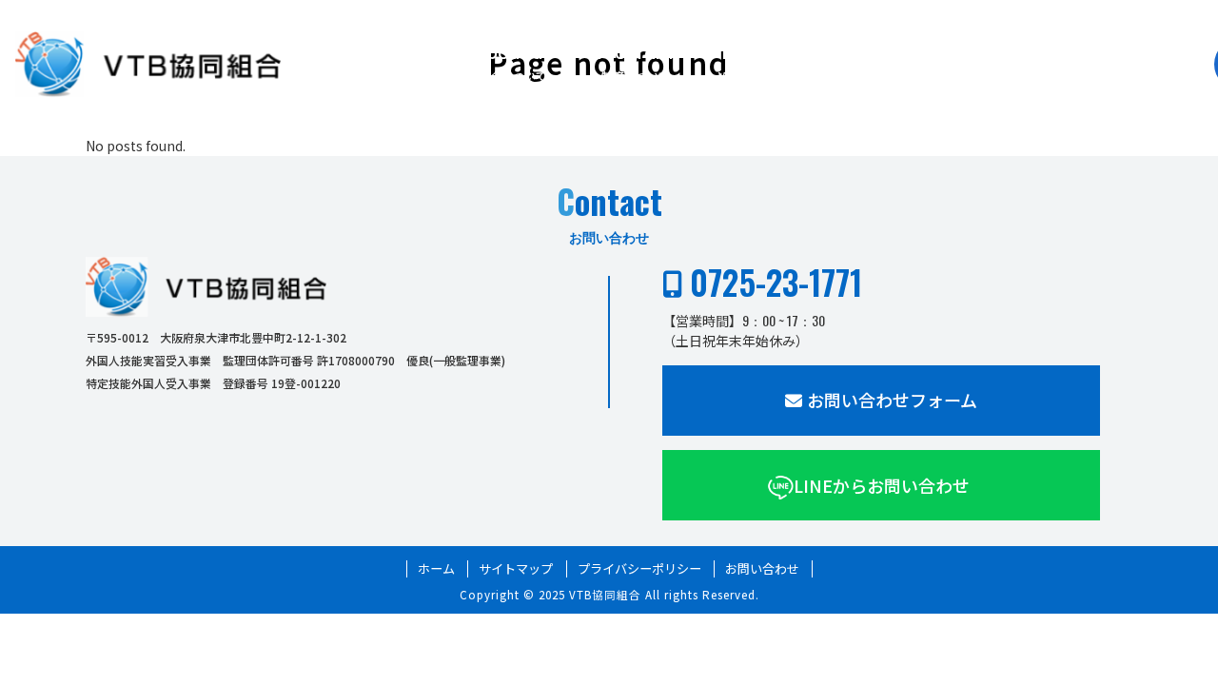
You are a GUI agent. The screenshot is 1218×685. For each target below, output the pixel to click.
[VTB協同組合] (148, 64)
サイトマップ (516, 568)
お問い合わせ (762, 568)
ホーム (436, 568)
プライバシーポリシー (639, 568)
